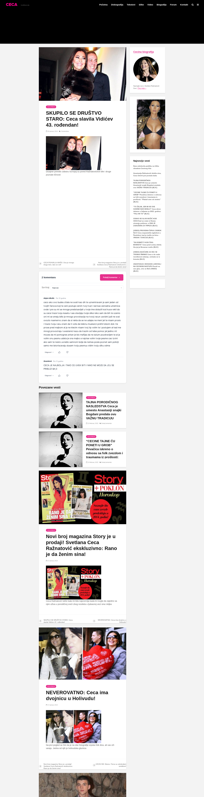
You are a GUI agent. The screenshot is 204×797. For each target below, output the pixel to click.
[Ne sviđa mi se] (68, 352)
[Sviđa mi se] (60, 352)
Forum (173, 5)
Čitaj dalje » (142, 88)
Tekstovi (131, 5)
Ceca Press (51, 107)
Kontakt (184, 5)
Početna (103, 5)
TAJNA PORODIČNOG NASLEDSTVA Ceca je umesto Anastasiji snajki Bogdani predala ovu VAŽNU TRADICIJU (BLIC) (103, 412)
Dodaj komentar (106, 423)
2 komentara (65, 131)
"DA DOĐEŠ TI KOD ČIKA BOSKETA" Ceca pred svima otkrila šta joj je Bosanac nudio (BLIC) (147, 244)
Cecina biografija (143, 51)
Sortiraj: (46, 287)
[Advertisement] (102, 27)
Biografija (161, 5)
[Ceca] (149, 124)
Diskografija (117, 5)
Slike (141, 5)
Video (150, 5)
